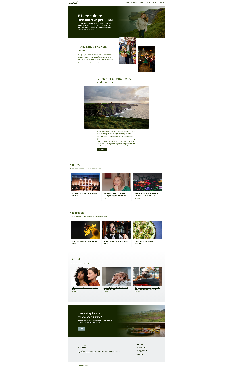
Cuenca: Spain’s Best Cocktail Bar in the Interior (116, 242)
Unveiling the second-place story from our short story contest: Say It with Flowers (146, 195)
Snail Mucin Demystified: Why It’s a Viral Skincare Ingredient (116, 288)
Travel (148, 2)
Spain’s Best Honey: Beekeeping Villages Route (84, 242)
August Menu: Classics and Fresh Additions (144, 242)
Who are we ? (102, 149)
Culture (127, 2)
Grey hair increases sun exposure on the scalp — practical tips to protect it (147, 288)
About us (155, 2)
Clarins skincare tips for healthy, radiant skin (85, 288)
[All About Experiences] (74, 3)
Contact (162, 2)
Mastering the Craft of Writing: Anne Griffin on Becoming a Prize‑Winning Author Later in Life (115, 195)
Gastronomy (134, 2)
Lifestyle (142, 2)
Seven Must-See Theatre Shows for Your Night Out (84, 194)
